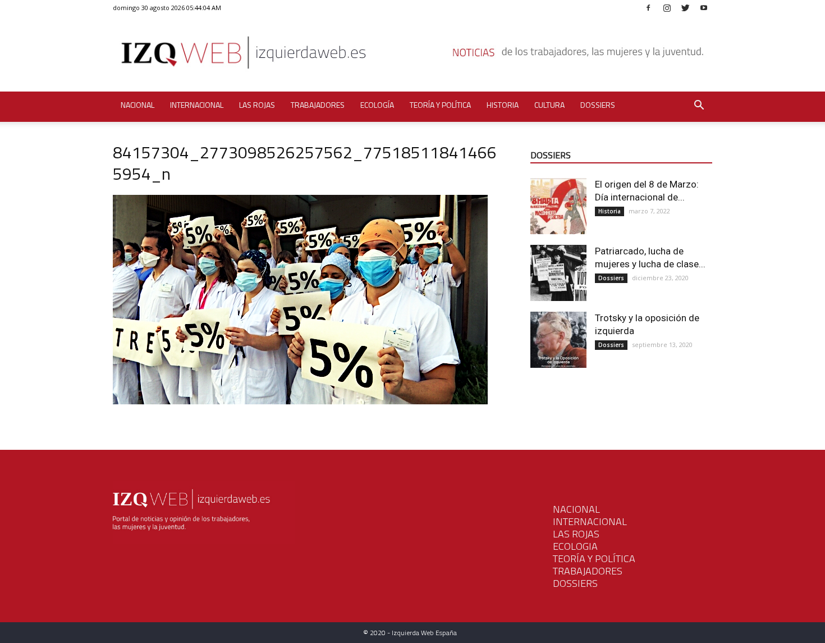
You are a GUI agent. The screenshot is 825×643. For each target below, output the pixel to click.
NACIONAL (576, 509)
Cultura (549, 105)
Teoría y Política (440, 105)
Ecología (377, 105)
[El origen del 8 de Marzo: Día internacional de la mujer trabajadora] (558, 206)
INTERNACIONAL (590, 521)
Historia (503, 105)
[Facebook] (648, 7)
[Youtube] (703, 7)
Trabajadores (318, 105)
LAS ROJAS (576, 533)
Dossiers (597, 105)
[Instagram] (666, 7)
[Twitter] (685, 7)
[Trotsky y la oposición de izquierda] (558, 340)
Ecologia (575, 546)
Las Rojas (257, 105)
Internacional (196, 105)
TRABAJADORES (587, 570)
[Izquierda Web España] (412, 55)
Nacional (137, 105)
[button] (698, 106)
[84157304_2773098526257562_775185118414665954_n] (300, 401)
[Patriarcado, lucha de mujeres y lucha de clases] (558, 273)
